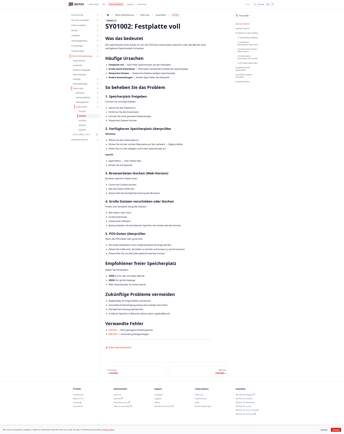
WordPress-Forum (162, 406)
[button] (85, 134)
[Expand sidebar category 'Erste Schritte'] (98, 15)
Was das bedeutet (242, 24)
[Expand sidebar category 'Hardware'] (98, 36)
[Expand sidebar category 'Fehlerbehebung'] (98, 84)
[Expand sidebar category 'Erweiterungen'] (98, 51)
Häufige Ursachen (242, 28)
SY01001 (113, 329)
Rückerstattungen (203, 406)
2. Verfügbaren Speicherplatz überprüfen (247, 43)
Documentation (116, 4)
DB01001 (113, 334)
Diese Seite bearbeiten (120, 347)
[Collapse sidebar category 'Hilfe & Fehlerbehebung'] (98, 56)
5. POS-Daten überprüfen (247, 63)
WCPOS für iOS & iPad (246, 410)
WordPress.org (120, 402)
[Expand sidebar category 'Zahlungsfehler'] (98, 102)
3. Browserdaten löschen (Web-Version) (247, 50)
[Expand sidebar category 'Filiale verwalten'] (98, 25)
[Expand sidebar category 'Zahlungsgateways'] (98, 41)
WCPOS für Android (245, 414)
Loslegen (158, 394)
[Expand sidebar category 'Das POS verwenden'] (98, 20)
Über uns (199, 394)
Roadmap (142, 4)
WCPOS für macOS (244, 398)
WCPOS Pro (78, 398)
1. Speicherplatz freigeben (247, 37)
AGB (197, 402)
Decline (324, 430)
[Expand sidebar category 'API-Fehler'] (98, 93)
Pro (103, 4)
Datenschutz (200, 398)
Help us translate (121, 406)
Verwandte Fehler (242, 81)
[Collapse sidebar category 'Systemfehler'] (98, 107)
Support (130, 4)
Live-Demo (78, 406)
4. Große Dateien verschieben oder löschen (247, 57)
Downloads (94, 4)
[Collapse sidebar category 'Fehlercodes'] (98, 88)
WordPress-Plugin (244, 394)
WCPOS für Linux (243, 406)
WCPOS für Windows (245, 402)
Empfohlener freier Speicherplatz (242, 68)
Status (157, 402)
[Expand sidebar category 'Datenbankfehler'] (98, 98)
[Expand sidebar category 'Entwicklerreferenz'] (98, 140)
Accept (336, 430)
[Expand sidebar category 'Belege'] (98, 30)
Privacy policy (108, 429)
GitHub (117, 398)
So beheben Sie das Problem (246, 33)
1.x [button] (246, 4)
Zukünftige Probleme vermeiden (243, 75)
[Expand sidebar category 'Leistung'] (98, 79)
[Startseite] (107, 15)
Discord (117, 394)
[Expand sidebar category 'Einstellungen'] (98, 46)
